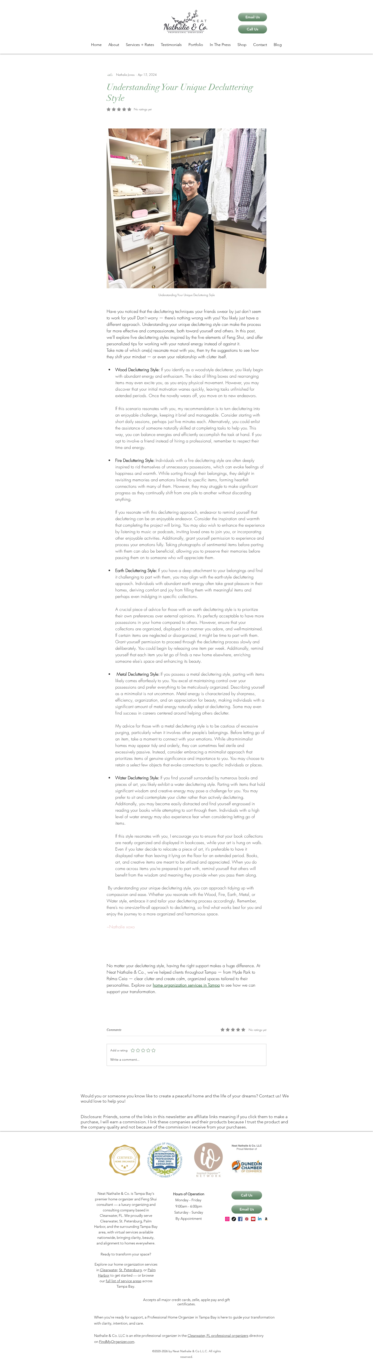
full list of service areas (123, 1281)
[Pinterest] (247, 1219)
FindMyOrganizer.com (116, 1341)
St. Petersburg (130, 1270)
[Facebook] (240, 1219)
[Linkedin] (260, 1219)
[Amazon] (266, 1219)
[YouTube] (253, 1219)
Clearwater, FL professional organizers (218, 1335)
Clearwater (108, 1270)
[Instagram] (227, 1219)
